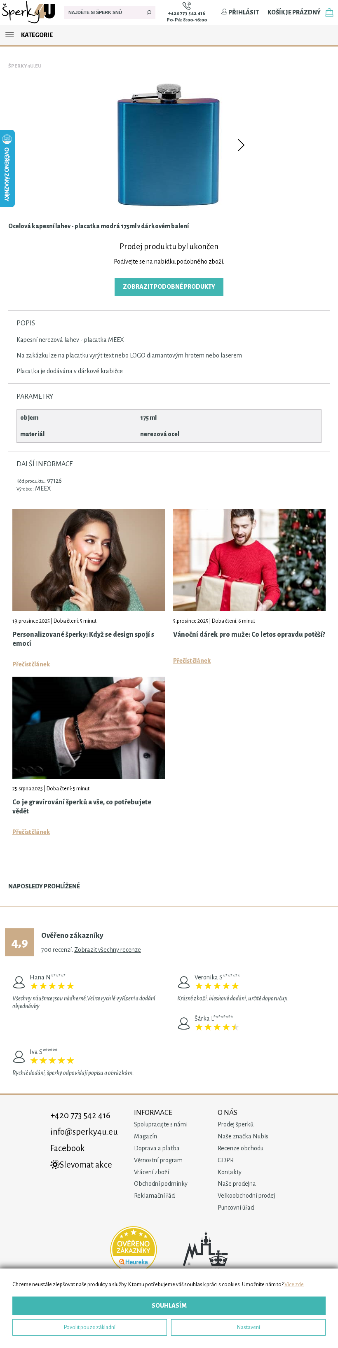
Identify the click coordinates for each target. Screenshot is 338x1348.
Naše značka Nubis (243, 1136)
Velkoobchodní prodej (246, 1195)
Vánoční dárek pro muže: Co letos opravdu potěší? (249, 634)
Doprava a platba (157, 1148)
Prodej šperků (236, 1124)
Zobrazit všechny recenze (107, 949)
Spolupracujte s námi (161, 1124)
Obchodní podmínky (161, 1183)
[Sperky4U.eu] (29, 23)
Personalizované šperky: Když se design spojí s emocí (83, 639)
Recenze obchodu (240, 1148)
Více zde (294, 1284)
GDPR (226, 1160)
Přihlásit (243, 12)
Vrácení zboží (151, 1172)
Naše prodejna (237, 1183)
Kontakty (230, 1172)
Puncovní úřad (236, 1207)
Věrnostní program (158, 1160)
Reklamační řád (154, 1195)
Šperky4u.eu (25, 66)
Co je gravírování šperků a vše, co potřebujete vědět (81, 807)
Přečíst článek (31, 664)
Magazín (145, 1136)
